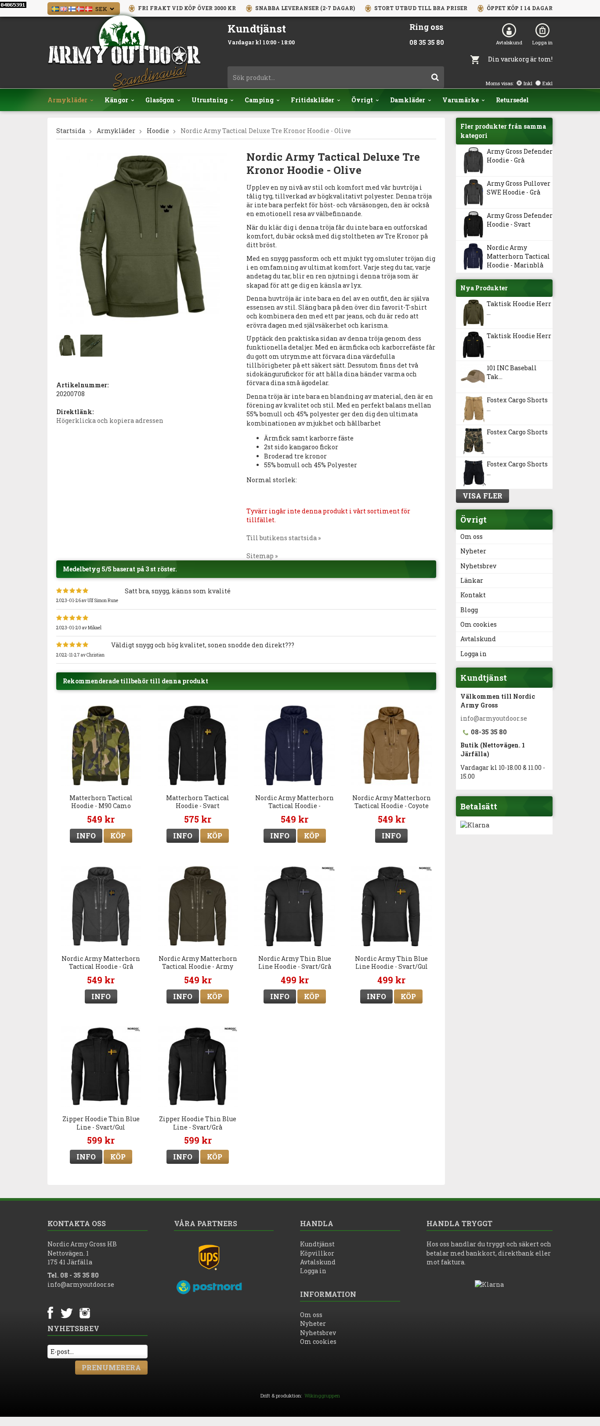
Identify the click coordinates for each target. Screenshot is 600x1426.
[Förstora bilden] (141, 238)
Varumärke (460, 100)
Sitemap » (262, 556)
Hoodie (158, 130)
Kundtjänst (317, 1244)
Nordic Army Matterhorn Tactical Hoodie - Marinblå (518, 256)
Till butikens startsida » (283, 538)
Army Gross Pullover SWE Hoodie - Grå (518, 187)
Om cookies (478, 624)
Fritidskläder (312, 100)
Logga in (542, 42)
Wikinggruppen (322, 1395)
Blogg (469, 610)
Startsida (70, 130)
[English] (63, 8)
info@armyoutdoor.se (493, 718)
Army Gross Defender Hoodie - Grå (520, 155)
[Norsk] (80, 8)
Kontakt (473, 595)
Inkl (528, 83)
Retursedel (512, 100)
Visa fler (482, 495)
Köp (118, 835)
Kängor (116, 100)
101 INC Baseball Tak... (512, 372)
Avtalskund (509, 42)
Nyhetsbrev (478, 566)
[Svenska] (55, 8)
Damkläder (407, 100)
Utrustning (210, 100)
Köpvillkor (317, 1253)
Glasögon (159, 100)
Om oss (471, 536)
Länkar (471, 580)
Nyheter (473, 551)
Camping (259, 100)
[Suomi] (72, 8)
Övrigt (362, 100)
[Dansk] (88, 8)
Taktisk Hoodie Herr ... (519, 308)
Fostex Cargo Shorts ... (517, 404)
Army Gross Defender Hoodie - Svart (520, 219)
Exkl (547, 83)
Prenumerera (111, 1367)
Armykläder (67, 100)
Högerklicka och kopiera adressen (109, 420)
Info (86, 835)
